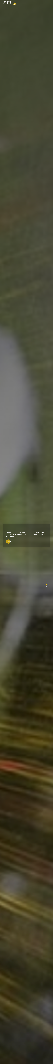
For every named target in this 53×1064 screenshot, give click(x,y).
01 (46, 584)
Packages (10, 541)
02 (46, 586)
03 (46, 588)
